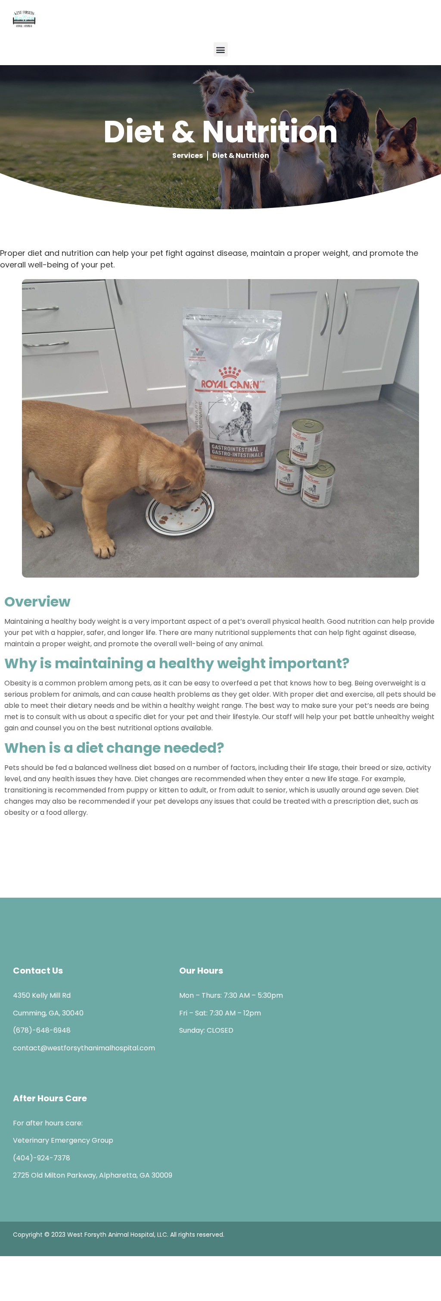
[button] (221, 49)
